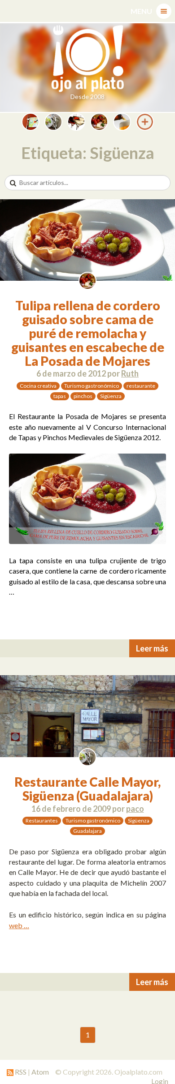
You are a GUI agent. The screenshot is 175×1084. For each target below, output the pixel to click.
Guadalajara (87, 830)
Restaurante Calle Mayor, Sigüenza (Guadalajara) (87, 788)
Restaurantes (42, 820)
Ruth (130, 373)
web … (19, 925)
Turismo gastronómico (91, 385)
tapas (59, 396)
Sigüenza (111, 396)
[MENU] (163, 11)
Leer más (152, 648)
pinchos (83, 396)
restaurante (141, 385)
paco (135, 809)
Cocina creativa (38, 385)
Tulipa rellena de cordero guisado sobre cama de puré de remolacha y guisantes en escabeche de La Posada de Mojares (87, 333)
